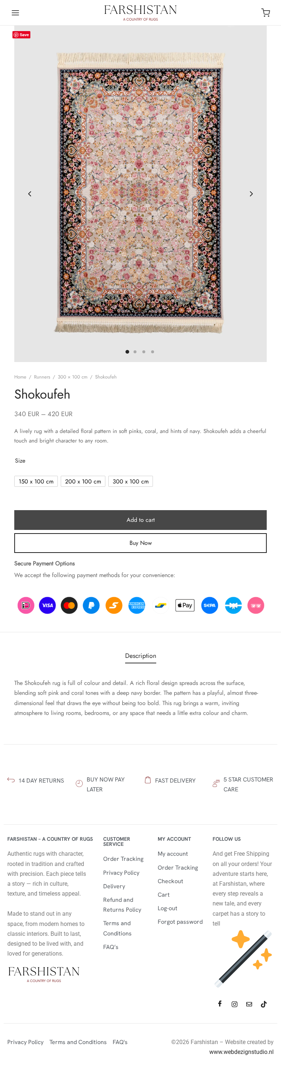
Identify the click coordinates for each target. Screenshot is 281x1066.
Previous (29, 194)
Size (20, 460)
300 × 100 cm (72, 376)
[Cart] (265, 12)
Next (251, 194)
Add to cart (141, 520)
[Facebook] (219, 1004)
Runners (42, 376)
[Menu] (15, 12)
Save (24, 34)
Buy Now (141, 543)
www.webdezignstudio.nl (241, 1051)
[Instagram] (234, 1004)
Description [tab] (140, 655)
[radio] (36, 481)
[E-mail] (249, 1004)
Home (20, 376)
